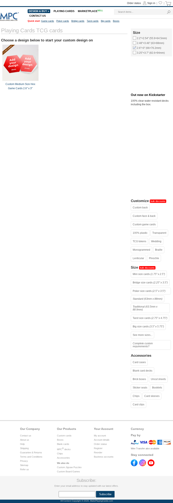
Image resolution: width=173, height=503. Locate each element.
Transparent (159, 232)
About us (24, 440)
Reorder (98, 452)
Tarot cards (93, 21)
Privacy (24, 461)
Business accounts (104, 456)
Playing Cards (64, 11)
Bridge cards (77, 21)
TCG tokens (139, 241)
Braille (158, 249)
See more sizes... (142, 335)
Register (98, 448)
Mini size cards (149, 274)
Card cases (139, 362)
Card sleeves (151, 396)
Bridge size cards (150, 282)
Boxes (60, 440)
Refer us (24, 469)
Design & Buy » (39, 11)
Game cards (47, 21)
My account (100, 435)
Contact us (25, 435)
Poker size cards (149, 291)
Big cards (106, 21)
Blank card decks (142, 370)
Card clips (138, 404)
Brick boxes (139, 379)
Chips (136, 396)
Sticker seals (140, 387)
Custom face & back (144, 216)
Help (22, 444)
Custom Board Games (68, 471)
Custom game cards (144, 224)
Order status (100, 444)
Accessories (63, 458)
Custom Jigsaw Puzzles (69, 467)
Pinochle (154, 258)
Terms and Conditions (31, 456)
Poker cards (62, 21)
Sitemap (24, 465)
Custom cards (64, 435)
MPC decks (64, 449)
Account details (101, 440)
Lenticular (138, 258)
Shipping (24, 448)
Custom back (140, 207)
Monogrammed (141, 249)
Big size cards (148, 326)
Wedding (156, 241)
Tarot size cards (150, 318)
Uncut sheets (158, 379)
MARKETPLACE (90, 11)
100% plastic (140, 232)
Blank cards (63, 444)
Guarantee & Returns (31, 452)
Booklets (157, 387)
